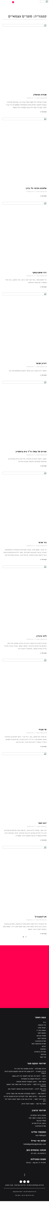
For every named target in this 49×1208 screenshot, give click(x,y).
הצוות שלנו (42, 1027)
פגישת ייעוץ (42, 1038)
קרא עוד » (43, 112)
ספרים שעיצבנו (40, 1041)
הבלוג (44, 1046)
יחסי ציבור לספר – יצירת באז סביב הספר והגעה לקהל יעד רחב (25, 1100)
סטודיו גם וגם (41, 1035)
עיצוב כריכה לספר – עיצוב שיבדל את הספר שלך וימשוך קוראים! (26, 1085)
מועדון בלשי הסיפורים (38, 1115)
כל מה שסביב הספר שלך (37, 1118)
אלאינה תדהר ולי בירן (36, 188)
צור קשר (43, 1057)
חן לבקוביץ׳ (40, 916)
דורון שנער (41, 363)
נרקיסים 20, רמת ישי (38, 1153)
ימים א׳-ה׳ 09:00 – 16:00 (36, 1162)
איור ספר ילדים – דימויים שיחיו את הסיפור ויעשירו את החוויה (27, 1090)
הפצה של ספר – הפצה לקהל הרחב (33, 1103)
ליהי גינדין (41, 636)
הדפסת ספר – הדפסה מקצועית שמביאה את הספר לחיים (26, 1093)
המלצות (43, 1049)
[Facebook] (28, 1181)
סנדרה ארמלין (39, 94)
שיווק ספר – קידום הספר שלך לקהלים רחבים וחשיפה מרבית (25, 1096)
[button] (28, 4)
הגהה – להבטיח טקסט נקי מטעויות (33, 1079)
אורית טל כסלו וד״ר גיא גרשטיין (31, 451)
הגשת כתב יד (41, 1030)
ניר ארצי (42, 542)
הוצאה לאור (42, 1033)
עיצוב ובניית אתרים (39, 1123)
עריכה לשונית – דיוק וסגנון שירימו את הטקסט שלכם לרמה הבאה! (25, 1072)
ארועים (43, 1054)
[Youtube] (21, 1181)
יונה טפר (42, 823)
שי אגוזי (42, 729)
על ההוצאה (42, 1025)
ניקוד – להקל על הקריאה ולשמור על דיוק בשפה (29, 1076)
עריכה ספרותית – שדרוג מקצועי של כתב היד (30, 1068)
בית (44, 1022)
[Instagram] (24, 1181)
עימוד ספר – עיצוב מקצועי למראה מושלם (31, 1081)
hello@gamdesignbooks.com (34, 1144)
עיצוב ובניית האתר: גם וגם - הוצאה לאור (24, 1195)
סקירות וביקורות (40, 1051)
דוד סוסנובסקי (39, 272)
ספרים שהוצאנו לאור (38, 1043)
